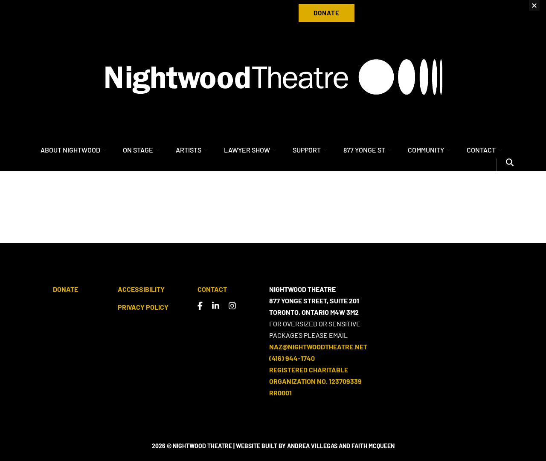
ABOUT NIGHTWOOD (70, 150)
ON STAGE (138, 150)
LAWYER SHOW (247, 150)
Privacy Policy (143, 307)
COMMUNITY (426, 150)
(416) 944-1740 (292, 358)
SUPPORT (307, 150)
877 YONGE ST (364, 150)
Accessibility (141, 289)
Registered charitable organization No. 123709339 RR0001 (315, 381)
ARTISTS (188, 150)
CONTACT (481, 150)
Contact (212, 289)
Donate (65, 289)
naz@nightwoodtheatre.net (318, 347)
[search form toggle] (510, 164)
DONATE (327, 13)
